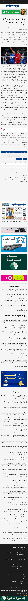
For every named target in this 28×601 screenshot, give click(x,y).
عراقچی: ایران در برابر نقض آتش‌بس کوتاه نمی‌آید (18, 514)
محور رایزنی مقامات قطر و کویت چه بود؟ (19, 480)
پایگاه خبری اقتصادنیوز (21, 554)
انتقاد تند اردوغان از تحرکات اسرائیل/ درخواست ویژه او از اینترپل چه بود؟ (15, 408)
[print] (8, 156)
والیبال (25, 159)
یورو (16, 1)
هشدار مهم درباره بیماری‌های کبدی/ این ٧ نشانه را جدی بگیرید (16, 360)
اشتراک (13, 574)
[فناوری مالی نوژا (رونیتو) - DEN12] (14, 379)
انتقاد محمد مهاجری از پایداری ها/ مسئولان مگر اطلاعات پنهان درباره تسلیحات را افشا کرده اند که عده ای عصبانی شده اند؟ (14, 466)
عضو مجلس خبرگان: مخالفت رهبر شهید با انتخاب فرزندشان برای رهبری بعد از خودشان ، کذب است (14, 396)
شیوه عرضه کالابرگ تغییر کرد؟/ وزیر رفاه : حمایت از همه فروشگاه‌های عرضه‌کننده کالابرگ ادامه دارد (14, 310)
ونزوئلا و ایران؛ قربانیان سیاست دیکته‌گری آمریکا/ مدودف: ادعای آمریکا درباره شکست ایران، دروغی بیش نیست (14, 488)
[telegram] (10, 156)
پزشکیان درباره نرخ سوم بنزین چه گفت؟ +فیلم (18, 541)
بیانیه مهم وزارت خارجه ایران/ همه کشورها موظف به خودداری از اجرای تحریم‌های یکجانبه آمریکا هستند (14, 316)
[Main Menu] (26, 5)
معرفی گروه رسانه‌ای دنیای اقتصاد (19, 550)
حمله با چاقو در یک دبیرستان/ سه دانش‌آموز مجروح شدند (16, 530)
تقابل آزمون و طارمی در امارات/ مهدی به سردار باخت (17, 507)
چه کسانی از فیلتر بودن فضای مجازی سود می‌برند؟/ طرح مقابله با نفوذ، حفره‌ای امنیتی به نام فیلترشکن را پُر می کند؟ (14, 422)
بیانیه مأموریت (15, 581)
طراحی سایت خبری (22, 595)
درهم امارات (4, 1)
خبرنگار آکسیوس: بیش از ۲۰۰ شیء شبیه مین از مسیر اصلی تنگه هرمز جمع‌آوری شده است (14, 447)
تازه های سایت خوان (14, 392)
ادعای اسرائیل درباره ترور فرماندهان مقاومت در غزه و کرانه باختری (15, 538)
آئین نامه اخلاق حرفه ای (20, 583)
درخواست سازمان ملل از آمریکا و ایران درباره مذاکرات (17, 509)
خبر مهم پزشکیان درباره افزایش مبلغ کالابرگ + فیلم (18, 457)
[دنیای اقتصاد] (12, 6)
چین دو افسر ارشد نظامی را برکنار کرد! (20, 516)
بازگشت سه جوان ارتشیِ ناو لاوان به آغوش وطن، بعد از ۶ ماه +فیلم (14, 343)
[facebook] (17, 156)
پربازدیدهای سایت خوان (14, 286)
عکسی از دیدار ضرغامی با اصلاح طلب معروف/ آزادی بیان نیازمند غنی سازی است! (14, 439)
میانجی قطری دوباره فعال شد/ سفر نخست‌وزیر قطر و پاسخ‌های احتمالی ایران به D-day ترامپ (14, 524)
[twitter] (15, 156)
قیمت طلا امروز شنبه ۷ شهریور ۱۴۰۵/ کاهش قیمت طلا (17, 414)
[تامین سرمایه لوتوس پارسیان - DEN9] (14, 262)
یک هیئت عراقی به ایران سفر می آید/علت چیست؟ (18, 450)
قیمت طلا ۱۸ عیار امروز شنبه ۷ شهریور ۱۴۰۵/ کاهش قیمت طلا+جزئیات (14, 417)
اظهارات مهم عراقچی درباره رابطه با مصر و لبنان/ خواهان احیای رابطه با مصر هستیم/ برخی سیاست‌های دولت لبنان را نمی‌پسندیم (14, 402)
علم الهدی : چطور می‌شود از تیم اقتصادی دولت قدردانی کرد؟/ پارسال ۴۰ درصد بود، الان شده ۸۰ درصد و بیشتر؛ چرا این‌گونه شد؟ (14, 350)
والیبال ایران (19, 159)
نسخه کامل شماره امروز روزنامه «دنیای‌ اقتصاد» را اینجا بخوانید (14, 222)
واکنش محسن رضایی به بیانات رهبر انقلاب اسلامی (18, 504)
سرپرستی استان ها (6, 574)
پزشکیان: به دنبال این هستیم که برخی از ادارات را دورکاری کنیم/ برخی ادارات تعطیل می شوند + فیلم (14, 328)
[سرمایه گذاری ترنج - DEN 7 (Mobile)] (14, 12)
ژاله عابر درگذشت (24, 355)
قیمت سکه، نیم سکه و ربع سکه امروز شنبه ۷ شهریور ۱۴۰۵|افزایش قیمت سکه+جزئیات (14, 411)
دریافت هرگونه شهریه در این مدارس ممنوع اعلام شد (17, 398)
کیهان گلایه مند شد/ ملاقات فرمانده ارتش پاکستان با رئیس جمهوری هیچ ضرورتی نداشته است (14, 426)
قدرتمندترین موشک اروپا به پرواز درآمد (20, 358)
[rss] (14, 587)
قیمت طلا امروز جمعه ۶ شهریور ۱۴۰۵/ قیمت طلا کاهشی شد (16, 294)
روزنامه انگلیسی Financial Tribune (19, 568)
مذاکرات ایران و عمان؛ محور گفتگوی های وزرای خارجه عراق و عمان (15, 497)
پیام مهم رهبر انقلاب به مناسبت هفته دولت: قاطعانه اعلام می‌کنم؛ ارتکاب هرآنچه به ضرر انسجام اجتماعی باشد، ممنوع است (14, 332)
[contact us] (9, 587)
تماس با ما (23, 574)
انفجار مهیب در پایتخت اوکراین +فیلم (20, 527)
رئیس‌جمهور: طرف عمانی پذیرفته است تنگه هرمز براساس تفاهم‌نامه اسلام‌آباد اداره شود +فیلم (15, 535)
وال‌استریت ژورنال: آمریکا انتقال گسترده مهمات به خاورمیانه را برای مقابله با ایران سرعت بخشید (14, 430)
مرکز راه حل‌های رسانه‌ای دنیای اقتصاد (18, 566)
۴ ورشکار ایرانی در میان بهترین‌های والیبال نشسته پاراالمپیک (16, 177)
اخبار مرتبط (14, 170)
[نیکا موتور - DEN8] (14, 230)
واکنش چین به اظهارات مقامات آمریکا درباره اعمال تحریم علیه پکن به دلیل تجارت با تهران (14, 346)
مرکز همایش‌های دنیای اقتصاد (9, 559)
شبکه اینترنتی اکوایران (21, 552)
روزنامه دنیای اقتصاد (7, 550)
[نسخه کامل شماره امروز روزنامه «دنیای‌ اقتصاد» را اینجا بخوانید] (14, 210)
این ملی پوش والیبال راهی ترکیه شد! (20, 172)
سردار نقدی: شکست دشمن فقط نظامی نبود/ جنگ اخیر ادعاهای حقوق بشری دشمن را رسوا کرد (14, 494)
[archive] (7, 587)
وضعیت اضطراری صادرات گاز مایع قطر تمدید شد (18, 433)
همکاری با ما (23, 576)
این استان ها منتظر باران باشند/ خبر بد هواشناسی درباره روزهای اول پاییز (14, 470)
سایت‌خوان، (22, 152)
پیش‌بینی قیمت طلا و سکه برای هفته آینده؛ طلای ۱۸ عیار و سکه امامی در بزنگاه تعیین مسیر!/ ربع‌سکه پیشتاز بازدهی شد (14, 338)
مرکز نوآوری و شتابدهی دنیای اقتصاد (18, 562)
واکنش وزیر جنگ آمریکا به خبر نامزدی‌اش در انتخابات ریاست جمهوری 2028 (14, 443)
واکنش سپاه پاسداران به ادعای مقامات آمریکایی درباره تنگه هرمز (15, 502)
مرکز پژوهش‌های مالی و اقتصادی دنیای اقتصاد (16, 564)
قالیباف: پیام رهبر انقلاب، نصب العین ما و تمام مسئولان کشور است (15, 532)
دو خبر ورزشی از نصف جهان (22, 184)
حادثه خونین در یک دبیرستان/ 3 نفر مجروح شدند (18, 491)
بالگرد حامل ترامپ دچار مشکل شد (21, 366)
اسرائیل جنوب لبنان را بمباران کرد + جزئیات (19, 482)
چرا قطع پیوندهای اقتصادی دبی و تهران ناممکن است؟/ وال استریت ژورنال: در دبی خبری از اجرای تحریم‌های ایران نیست (14, 473)
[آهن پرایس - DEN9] (14, 243)
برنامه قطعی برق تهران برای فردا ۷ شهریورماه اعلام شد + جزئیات (15, 322)
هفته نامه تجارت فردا (11, 552)
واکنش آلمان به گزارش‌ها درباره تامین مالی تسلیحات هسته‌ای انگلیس (14, 511)
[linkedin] (13, 156)
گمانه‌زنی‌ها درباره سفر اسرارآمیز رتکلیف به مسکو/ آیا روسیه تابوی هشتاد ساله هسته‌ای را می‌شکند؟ (14, 460)
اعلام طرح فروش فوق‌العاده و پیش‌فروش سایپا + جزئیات (17, 325)
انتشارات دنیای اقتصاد (21, 559)
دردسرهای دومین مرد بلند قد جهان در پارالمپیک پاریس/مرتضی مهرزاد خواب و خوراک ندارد (14, 180)
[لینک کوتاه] (20, 156)
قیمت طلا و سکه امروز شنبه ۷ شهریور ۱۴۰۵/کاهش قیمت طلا (16, 419)
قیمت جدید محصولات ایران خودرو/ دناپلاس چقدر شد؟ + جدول (15, 335)
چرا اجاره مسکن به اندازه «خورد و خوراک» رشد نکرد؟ (17, 463)
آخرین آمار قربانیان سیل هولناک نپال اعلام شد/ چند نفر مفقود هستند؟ (14, 485)
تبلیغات (17, 574)
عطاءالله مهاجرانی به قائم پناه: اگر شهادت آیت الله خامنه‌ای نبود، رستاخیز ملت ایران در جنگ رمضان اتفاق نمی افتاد (14, 436)
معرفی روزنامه (22, 581)
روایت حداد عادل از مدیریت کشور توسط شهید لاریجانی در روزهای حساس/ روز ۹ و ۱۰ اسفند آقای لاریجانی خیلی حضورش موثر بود (15, 319)
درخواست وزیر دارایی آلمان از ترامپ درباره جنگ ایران (17, 452)
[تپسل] (1, 129)
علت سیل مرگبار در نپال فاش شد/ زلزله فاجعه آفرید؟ (17, 341)
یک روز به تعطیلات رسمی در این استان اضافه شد (18, 405)
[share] (12, 587)
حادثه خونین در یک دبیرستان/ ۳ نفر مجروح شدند (18, 353)
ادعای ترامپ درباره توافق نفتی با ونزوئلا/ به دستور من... (17, 454)
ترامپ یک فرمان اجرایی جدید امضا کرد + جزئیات (18, 499)
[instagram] (21, 587)
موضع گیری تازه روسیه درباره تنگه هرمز (20, 313)
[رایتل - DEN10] (14, 278)
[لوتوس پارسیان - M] (14, 598)
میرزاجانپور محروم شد (23, 175)
